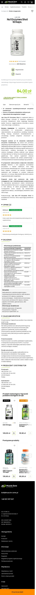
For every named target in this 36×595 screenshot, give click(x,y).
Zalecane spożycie (14, 104)
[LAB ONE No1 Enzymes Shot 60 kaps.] (17, 42)
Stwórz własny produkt (7, 576)
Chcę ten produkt (17, 592)
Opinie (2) (7, 205)
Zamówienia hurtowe (7, 573)
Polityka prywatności (7, 561)
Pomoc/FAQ (4, 553)
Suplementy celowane (15, 7)
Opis (4, 104)
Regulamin (4, 556)
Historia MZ (4, 586)
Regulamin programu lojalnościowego (11, 558)
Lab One (17, 17)
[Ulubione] (15, 400)
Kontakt (3, 536)
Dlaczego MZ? (5, 588)
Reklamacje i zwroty (6, 541)
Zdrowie (6, 7)
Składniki (26, 104)
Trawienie (24, 7)
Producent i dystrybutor (14, 365)
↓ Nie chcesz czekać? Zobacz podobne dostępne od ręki (15, 98)
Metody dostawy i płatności (9, 551)
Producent (4, 538)
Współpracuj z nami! (7, 571)
